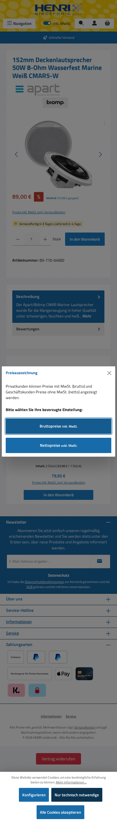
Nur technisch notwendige (77, 795)
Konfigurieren (34, 795)
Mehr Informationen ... (71, 782)
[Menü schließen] (109, 373)
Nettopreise (58, 445)
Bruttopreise (59, 426)
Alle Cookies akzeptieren (60, 812)
